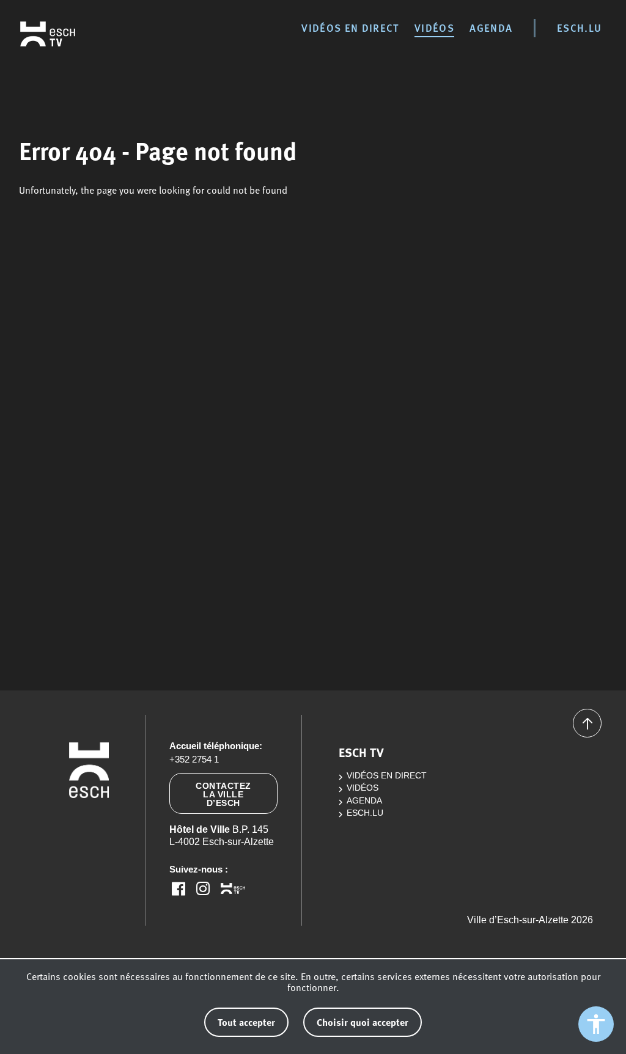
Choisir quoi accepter (362, 1022)
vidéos (434, 27)
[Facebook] (178, 888)
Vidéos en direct (350, 27)
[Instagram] (203, 888)
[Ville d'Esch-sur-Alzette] (89, 827)
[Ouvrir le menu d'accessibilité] (596, 1024)
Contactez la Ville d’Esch (223, 794)
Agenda (491, 27)
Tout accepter (246, 1022)
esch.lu (579, 27)
